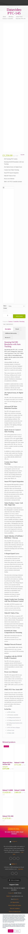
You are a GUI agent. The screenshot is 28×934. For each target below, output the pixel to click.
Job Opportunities (14, 902)
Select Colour (5, 307)
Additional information (11, 333)
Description (8, 329)
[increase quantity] (11, 315)
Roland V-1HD (19, 762)
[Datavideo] (8, 244)
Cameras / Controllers (8, 18)
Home (4, 16)
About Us (16, 899)
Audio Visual (19, 16)
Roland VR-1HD (8, 816)
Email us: (9, 896)
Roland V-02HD (19, 790)
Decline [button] (17, 931)
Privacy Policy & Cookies (14, 905)
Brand (17, 329)
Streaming (21, 321)
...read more (20, 869)
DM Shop (11, 16)
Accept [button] (10, 931)
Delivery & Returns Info (15, 911)
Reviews (7, 337)
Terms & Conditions (15, 908)
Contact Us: (11, 893)
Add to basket (19, 316)
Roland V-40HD (8, 790)
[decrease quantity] (4, 315)
